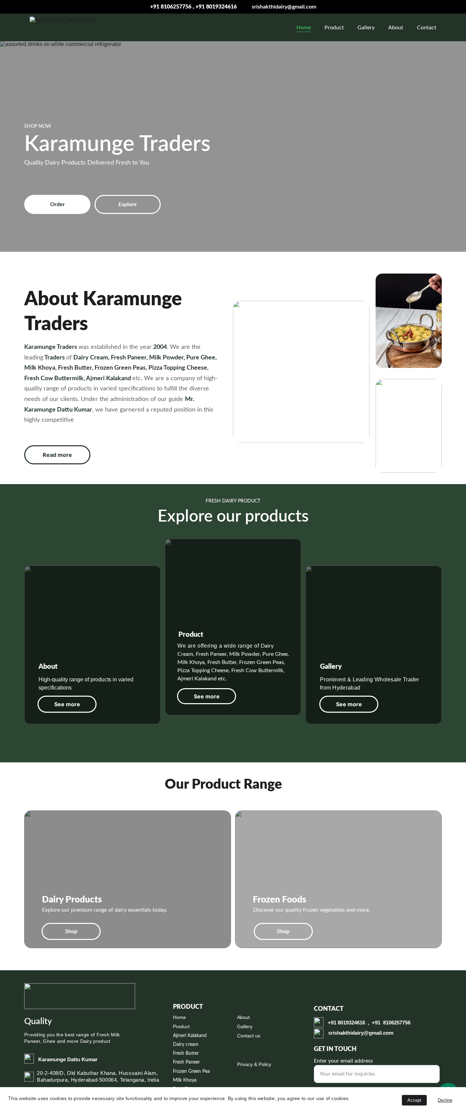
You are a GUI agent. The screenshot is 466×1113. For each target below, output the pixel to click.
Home (303, 27)
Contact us (248, 1035)
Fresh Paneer (186, 1062)
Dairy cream (186, 1044)
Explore (127, 204)
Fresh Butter (186, 1053)
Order (57, 204)
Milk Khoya (184, 1080)
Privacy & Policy (254, 1064)
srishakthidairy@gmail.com (284, 7)
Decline (445, 1100)
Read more (57, 454)
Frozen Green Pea (191, 1071)
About (395, 27)
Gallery (366, 27)
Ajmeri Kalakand (190, 1035)
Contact (426, 27)
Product (334, 27)
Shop (71, 931)
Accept (414, 1100)
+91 (333, 1022)
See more (67, 704)
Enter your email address (343, 1061)
